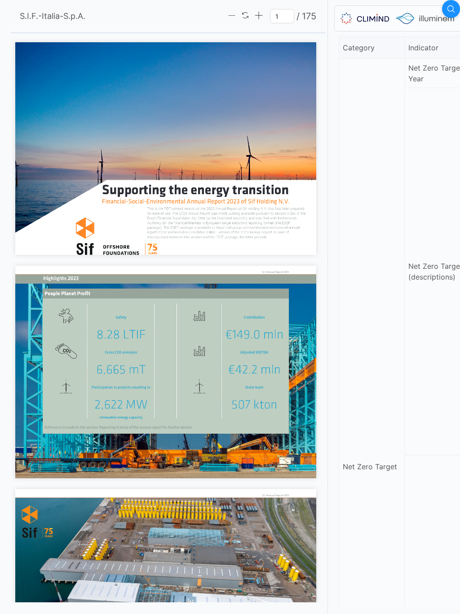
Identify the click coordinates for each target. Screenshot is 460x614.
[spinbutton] (282, 16)
